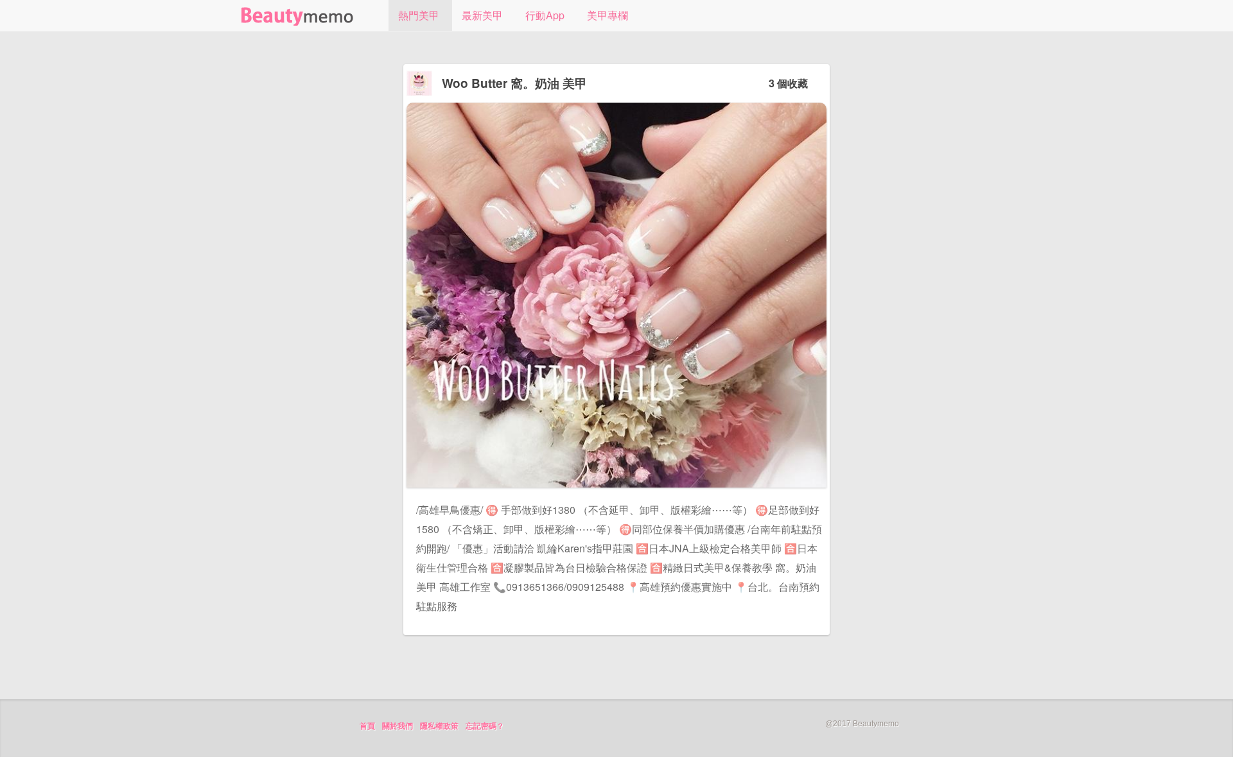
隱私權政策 (439, 726)
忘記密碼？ (485, 726)
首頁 (367, 726)
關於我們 (397, 726)
